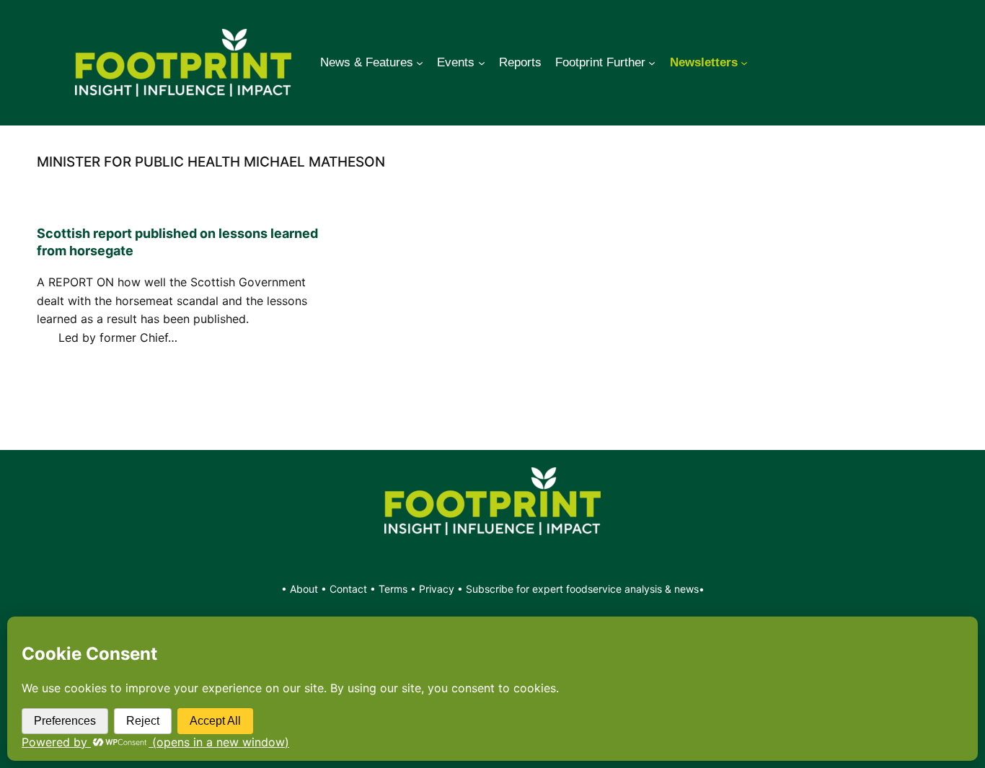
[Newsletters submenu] (744, 62)
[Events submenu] (481, 62)
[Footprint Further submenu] (651, 62)
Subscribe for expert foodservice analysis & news (582, 589)
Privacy (436, 589)
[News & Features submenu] (419, 62)
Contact (350, 589)
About (305, 589)
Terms (393, 589)
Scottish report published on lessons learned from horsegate (177, 242)
